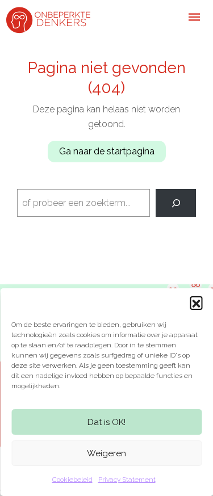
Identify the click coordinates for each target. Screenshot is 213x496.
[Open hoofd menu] (194, 17)
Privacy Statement (127, 480)
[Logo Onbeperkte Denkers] (48, 19)
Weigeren (106, 453)
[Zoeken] (176, 203)
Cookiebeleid (72, 480)
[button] (196, 302)
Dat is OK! (106, 422)
